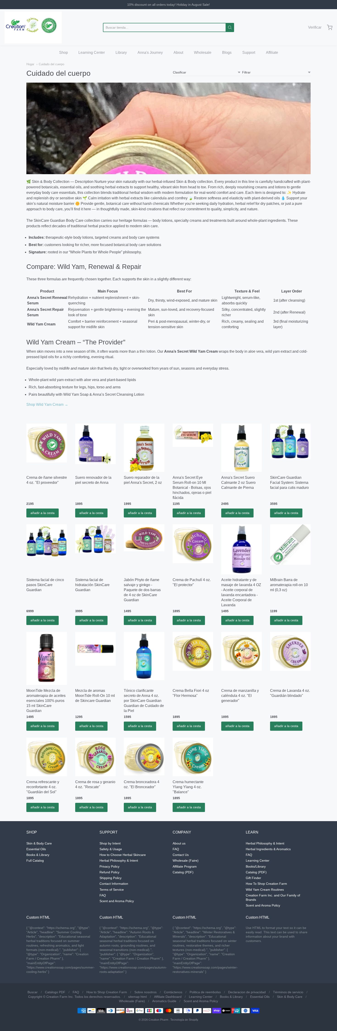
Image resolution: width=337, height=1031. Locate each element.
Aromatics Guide (164, 1001)
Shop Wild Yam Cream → (47, 404)
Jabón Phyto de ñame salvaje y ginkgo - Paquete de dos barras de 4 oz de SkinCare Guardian (142, 590)
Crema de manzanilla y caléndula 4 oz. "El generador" (240, 696)
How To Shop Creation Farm (266, 883)
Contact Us (181, 855)
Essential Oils (36, 849)
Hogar (30, 64)
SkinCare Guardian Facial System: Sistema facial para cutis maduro (289, 483)
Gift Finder (253, 878)
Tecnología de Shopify (184, 1019)
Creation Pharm (158, 1019)
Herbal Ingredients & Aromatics (268, 849)
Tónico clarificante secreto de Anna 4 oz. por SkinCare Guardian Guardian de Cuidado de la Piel (144, 701)
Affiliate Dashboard (168, 997)
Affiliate (272, 52)
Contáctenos (173, 992)
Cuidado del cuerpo (51, 64)
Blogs (227, 52)
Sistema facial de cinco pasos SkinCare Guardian (45, 585)
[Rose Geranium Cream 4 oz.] (95, 757)
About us (179, 843)
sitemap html (137, 997)
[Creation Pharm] (33, 27)
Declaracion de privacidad (247, 992)
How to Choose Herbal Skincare (122, 855)
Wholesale (202, 52)
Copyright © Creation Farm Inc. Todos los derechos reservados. (74, 997)
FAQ (102, 895)
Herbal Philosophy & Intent (118, 860)
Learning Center (91, 52)
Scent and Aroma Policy (116, 901)
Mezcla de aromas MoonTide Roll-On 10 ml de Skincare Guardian (95, 696)
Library (121, 52)
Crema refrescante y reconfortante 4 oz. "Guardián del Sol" (42, 787)
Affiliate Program (185, 866)
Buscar (33, 992)
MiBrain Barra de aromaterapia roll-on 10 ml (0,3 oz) (289, 585)
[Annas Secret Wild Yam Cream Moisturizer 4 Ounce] (46, 443)
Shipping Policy (110, 878)
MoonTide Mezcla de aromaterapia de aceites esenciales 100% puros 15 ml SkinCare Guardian (46, 701)
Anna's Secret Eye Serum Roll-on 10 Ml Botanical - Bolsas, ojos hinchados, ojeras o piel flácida (192, 488)
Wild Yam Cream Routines (265, 889)
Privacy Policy (109, 866)
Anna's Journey (150, 52)
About (178, 52)
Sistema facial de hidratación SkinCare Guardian (92, 585)
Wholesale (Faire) (186, 860)
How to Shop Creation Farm (106, 992)
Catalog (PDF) (183, 872)
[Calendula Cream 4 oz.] (241, 651)
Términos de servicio (288, 992)
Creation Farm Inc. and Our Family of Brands (273, 897)
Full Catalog (35, 860)
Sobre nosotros (145, 992)
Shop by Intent (110, 843)
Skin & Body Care (39, 843)
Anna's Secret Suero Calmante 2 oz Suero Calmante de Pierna (238, 483)
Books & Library (37, 855)
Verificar (314, 27)
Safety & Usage (110, 849)
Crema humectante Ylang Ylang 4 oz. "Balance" (188, 787)
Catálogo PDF (55, 992)
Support (248, 52)
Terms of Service (111, 889)
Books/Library (256, 866)
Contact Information (113, 883)
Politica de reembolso (205, 992)
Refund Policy (109, 872)
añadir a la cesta (42, 513)
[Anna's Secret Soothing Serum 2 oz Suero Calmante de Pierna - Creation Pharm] (241, 448)
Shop (63, 52)
